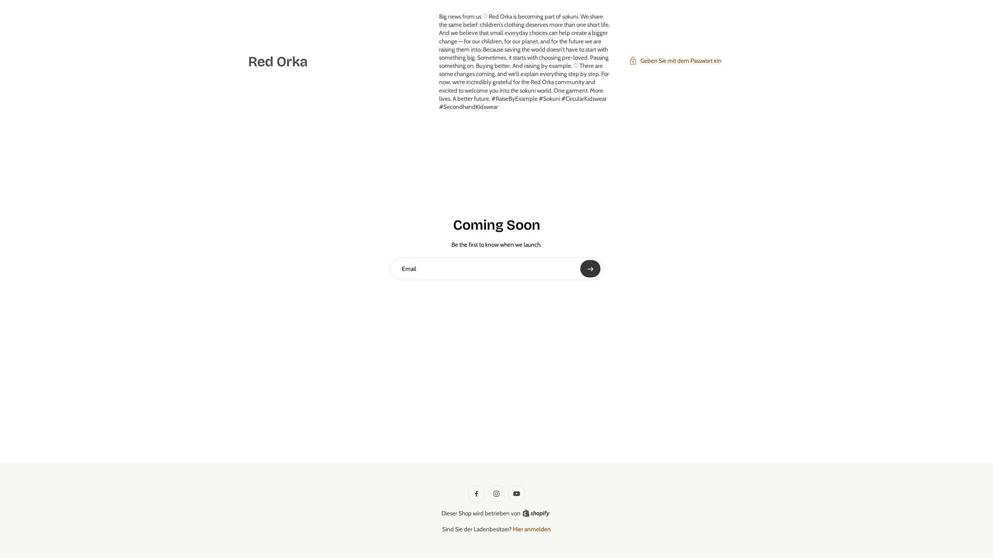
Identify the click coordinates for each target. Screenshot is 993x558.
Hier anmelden (532, 529)
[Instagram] (496, 493)
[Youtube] (516, 493)
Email (409, 268)
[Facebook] (476, 493)
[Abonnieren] (590, 268)
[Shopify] (536, 513)
